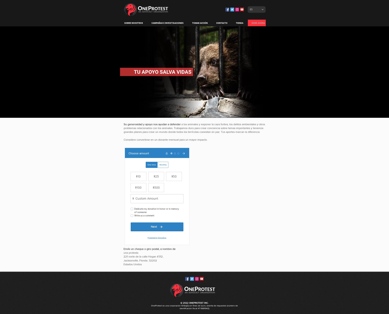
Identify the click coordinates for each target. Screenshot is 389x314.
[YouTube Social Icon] (242, 9)
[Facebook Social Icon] (227, 9)
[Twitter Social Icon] (232, 9)
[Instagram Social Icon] (237, 9)
